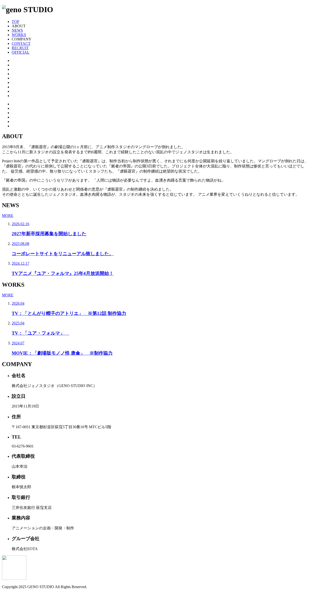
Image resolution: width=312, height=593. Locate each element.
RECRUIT (20, 48)
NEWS (17, 30)
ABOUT (19, 26)
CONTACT (21, 43)
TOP (15, 21)
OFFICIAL (20, 52)
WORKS (19, 35)
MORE (7, 216)
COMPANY (21, 39)
